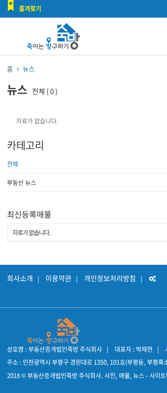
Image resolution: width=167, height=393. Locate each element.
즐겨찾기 (30, 8)
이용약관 (58, 278)
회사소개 (20, 278)
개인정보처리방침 (110, 278)
